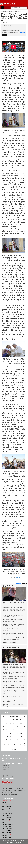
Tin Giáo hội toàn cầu (14, 11)
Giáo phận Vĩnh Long (7, 817)
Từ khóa (5, 32)
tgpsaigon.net (6, 765)
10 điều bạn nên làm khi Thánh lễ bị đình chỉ (13, 664)
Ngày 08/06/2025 (7, 25)
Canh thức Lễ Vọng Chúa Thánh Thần (11, 30)
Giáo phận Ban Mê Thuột (8, 824)
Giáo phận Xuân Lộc (7, 819)
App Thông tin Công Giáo (9, 778)
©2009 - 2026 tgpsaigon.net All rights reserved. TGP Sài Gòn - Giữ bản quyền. (14, 841)
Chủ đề (5, 27)
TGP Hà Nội (5, 835)
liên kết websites (7, 798)
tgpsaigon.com (6, 767)
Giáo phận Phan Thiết (7, 813)
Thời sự (4, 11)
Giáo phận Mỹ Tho (6, 811)
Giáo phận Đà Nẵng (6, 826)
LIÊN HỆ (4, 786)
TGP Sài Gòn (5, 802)
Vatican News (6, 22)
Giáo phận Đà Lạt (6, 808)
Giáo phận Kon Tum (6, 830)
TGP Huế (4, 822)
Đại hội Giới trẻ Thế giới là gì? (9, 642)
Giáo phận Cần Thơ (6, 806)
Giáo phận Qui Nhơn (6, 832)
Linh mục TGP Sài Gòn (8, 756)
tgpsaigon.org (6, 769)
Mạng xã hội (5, 772)
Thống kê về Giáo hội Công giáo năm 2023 (12, 696)
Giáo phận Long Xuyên (7, 809)
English (25, 1)
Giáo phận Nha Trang (7, 828)
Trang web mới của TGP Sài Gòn (12, 763)
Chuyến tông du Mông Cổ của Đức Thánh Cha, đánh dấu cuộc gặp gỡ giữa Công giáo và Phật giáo (14, 692)
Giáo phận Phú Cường (7, 815)
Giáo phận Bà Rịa (6, 804)
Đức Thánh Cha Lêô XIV (13, 32)
